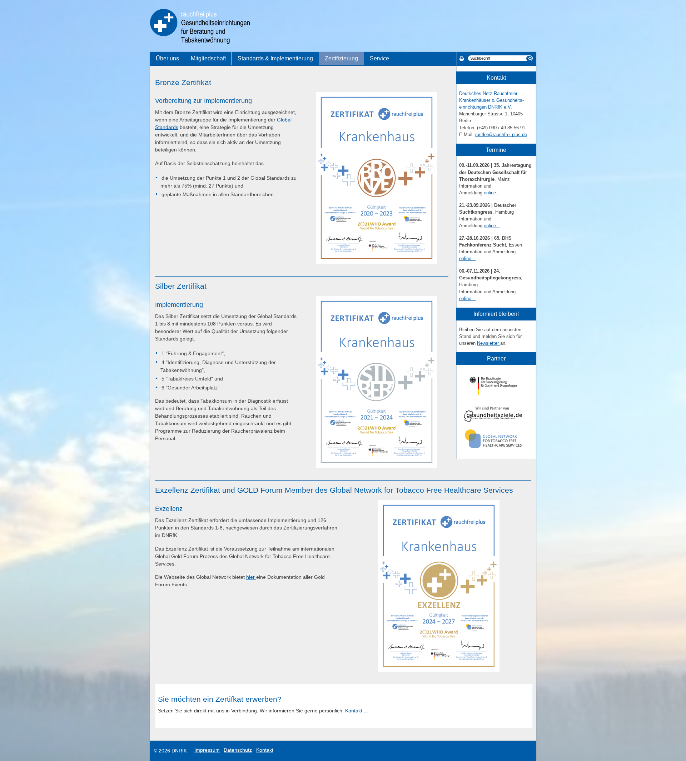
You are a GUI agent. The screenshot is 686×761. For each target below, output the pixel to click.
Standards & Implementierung (275, 58)
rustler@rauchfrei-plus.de (501, 134)
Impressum (207, 750)
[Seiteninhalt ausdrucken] (461, 58)
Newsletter (488, 343)
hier (251, 577)
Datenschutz (238, 750)
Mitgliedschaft (208, 58)
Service (379, 58)
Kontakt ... (356, 710)
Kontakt (264, 750)
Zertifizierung (341, 58)
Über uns (167, 58)
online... (492, 192)
